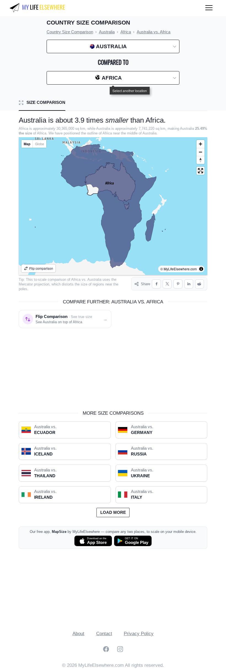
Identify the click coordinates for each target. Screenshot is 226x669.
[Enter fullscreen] (201, 171)
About (78, 633)
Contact (104, 633)
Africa (75, 279)
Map (27, 143)
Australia (94, 279)
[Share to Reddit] (199, 283)
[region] (113, 206)
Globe (39, 143)
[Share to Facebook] (156, 283)
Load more (113, 512)
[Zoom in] (201, 144)
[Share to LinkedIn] (188, 283)
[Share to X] (167, 283)
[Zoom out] (201, 152)
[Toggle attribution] (201, 269)
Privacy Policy (139, 633)
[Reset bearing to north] (201, 160)
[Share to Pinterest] (177, 283)
